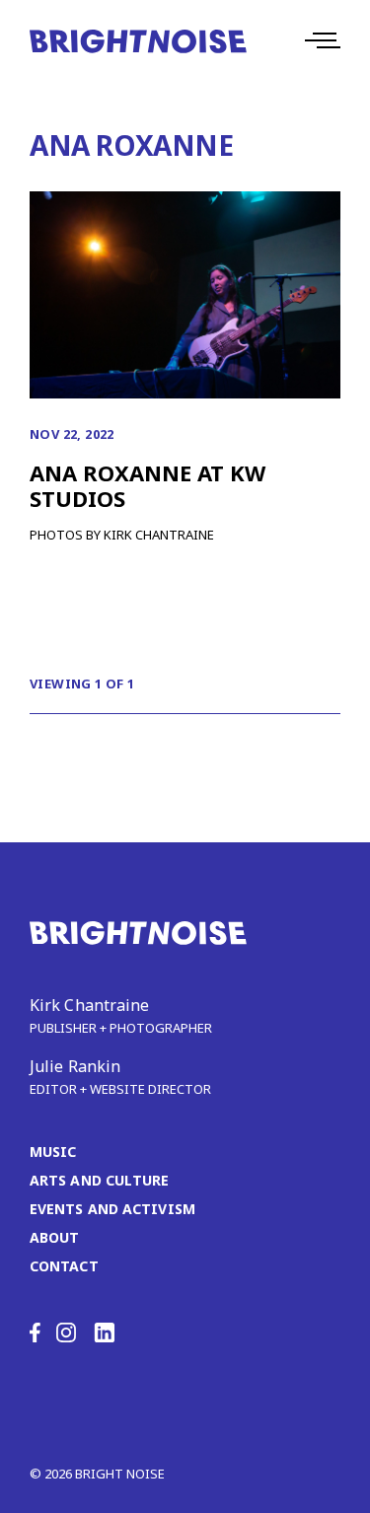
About (55, 1237)
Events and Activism (112, 1208)
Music (53, 1151)
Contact (64, 1266)
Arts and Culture (100, 1180)
